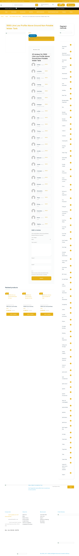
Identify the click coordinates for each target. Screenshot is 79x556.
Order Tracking (21, 1)
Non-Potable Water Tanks (15, 16)
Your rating (34, 237)
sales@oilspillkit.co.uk (13, 519)
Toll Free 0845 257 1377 (13, 514)
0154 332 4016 (76, 1)
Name (33, 258)
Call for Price (32, 35)
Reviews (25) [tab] (36, 49)
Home (2, 16)
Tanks (6, 16)
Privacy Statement (8, 1)
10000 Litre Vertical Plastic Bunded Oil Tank (29, 306)
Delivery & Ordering (15, 1)
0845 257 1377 (71, 1)
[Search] (36, 5)
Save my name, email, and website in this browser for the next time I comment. (40, 273)
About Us (3, 1)
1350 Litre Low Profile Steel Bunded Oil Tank (11, 306)
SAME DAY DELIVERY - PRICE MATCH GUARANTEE (37, 1)
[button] (12, 314)
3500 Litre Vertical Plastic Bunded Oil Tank (46, 306)
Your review (34, 242)
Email (33, 264)
